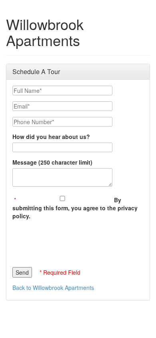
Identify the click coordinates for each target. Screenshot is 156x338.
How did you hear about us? (51, 137)
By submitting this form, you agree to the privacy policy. (75, 208)
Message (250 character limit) (52, 162)
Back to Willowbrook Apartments (53, 288)
